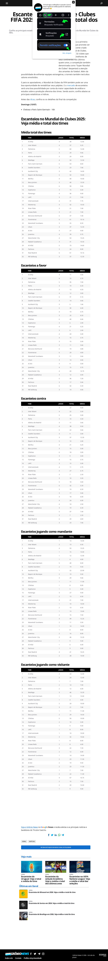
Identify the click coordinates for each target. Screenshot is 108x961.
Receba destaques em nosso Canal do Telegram (56, 847)
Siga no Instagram (43, 953)
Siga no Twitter (35, 953)
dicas (32, 99)
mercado (71, 85)
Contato (18, 958)
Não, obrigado (66, 53)
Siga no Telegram (39, 953)
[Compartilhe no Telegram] (62, 835)
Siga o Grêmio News (29, 827)
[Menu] (6, 3)
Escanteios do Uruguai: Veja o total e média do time (31, 878)
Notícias (32, 841)
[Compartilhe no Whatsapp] (59, 835)
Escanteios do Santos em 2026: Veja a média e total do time (51, 903)
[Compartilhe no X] (52, 835)
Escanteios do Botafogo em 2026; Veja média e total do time (52, 914)
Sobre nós (9, 958)
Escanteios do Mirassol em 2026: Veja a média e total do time (52, 892)
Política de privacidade (32, 958)
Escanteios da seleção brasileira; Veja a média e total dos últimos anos (55, 880)
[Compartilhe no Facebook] (48, 835)
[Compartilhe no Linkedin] (55, 835)
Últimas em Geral (28, 886)
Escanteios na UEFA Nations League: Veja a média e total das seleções (79, 880)
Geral (24, 841)
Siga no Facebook (31, 953)
